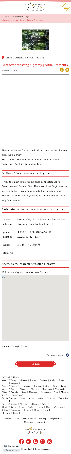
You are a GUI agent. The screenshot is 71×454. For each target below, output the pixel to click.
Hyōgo (40, 407)
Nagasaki (33, 392)
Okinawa (14, 413)
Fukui (44, 404)
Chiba (52, 380)
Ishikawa (35, 404)
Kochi (45, 410)
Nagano (27, 386)
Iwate (22, 398)
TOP (4, 16)
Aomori (13, 398)
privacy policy (29, 419)
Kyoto (22, 407)
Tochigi (14, 380)
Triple (63, 386)
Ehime (37, 410)
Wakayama (58, 407)
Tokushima (15, 410)
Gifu (47, 386)
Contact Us (42, 422)
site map (42, 419)
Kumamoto (46, 392)
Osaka (31, 407)
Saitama (43, 380)
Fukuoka (14, 392)
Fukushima (63, 398)
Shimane (23, 389)
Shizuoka (38, 386)
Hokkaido (15, 377)
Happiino (27, 449)
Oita (56, 392)
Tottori (14, 389)
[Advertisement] (35, 112)
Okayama (35, 389)
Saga (24, 392)
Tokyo (61, 380)
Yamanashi (15, 386)
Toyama (23, 404)
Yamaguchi (60, 389)
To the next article (55, 355)
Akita (40, 398)
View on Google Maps (14, 346)
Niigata (14, 404)
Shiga (13, 407)
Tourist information (16, 16)
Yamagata (51, 398)
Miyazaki (65, 392)
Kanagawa (13, 383)
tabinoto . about (12, 419)
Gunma (23, 380)
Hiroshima (47, 389)
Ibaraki (33, 380)
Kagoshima (17, 395)
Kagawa (27, 410)
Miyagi (32, 398)
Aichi (55, 386)
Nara (48, 407)
